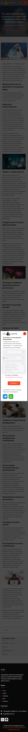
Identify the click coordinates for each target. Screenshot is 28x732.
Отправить (13, 383)
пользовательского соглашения (13, 377)
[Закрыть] (24, 333)
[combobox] (5, 358)
